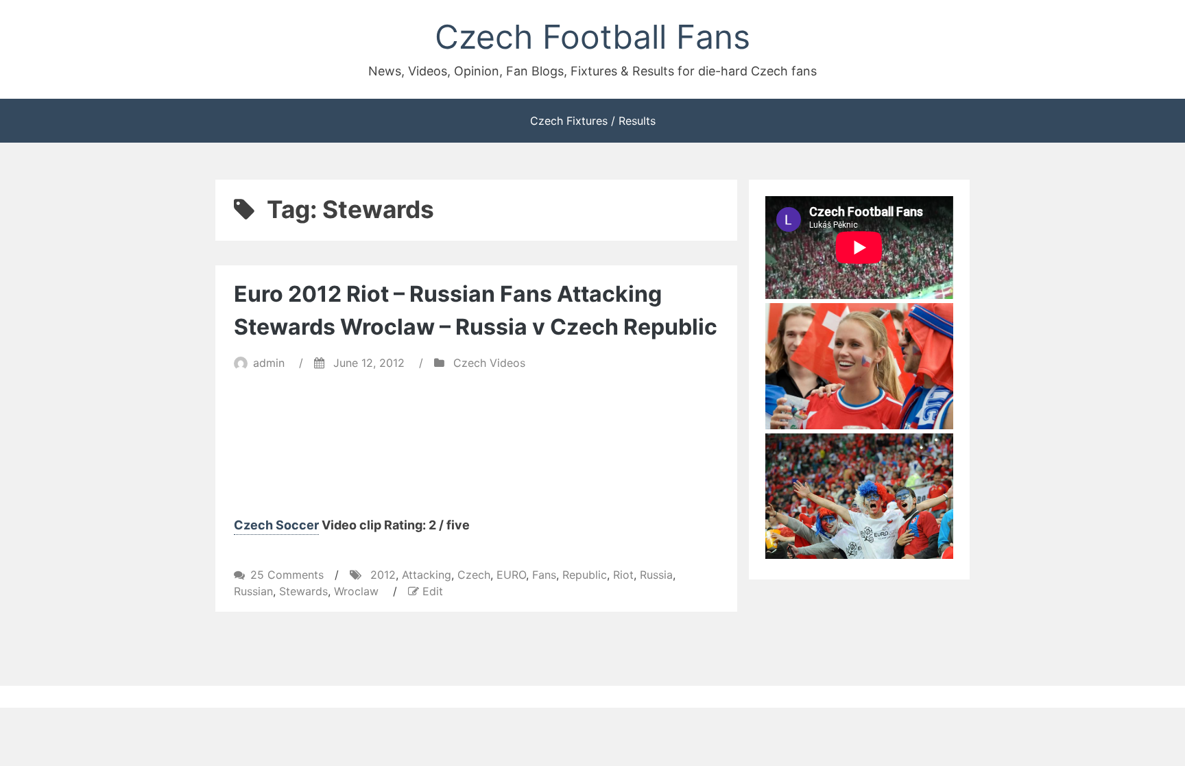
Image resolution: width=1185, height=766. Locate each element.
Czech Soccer (276, 525)
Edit (432, 591)
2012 (383, 575)
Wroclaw (356, 591)
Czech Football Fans (592, 36)
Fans (544, 575)
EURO (511, 575)
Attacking (426, 575)
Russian (253, 591)
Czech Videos (489, 363)
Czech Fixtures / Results (593, 121)
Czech (473, 575)
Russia (656, 575)
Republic (584, 575)
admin (269, 363)
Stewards (303, 591)
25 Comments (287, 575)
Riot (623, 575)
